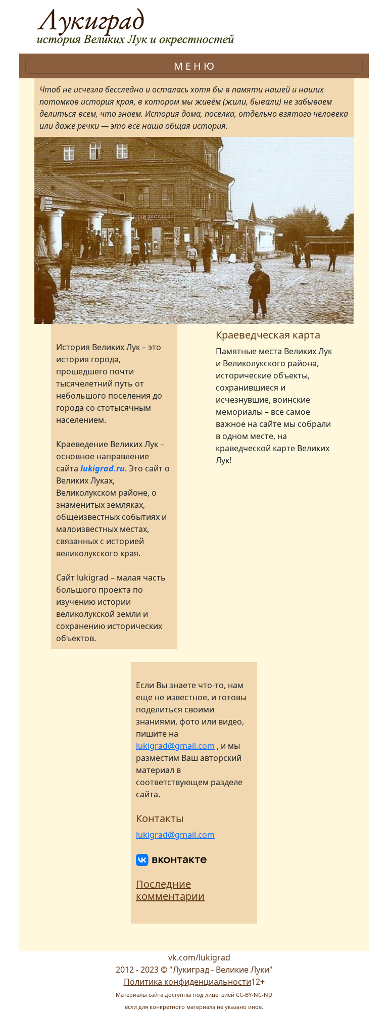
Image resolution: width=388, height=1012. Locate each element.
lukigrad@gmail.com (175, 745)
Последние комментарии (170, 890)
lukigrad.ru (102, 468)
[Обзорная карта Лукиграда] (274, 523)
